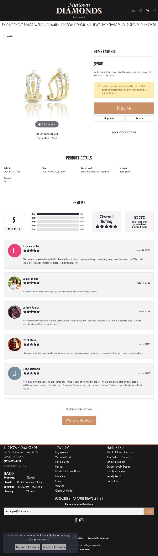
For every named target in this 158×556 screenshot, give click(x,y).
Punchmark (85, 549)
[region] (47, 86)
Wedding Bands (46, 25)
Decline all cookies (27, 547)
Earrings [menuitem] (59, 466)
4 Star (32, 217)
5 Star (33, 214)
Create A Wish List (116, 462)
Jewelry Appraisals (116, 471)
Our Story (130, 25)
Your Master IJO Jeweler (119, 457)
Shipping (109, 118)
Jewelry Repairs (114, 476)
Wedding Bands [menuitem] (63, 457)
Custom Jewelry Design (118, 466)
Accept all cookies (54, 547)
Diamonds (148, 25)
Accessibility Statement (98, 538)
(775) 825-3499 (46, 138)
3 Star (33, 221)
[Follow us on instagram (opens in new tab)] (81, 520)
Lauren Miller (31, 246)
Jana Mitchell (31, 369)
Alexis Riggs (30, 278)
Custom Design (73, 25)
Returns (140, 118)
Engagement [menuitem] (61, 452)
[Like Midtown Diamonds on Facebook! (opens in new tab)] (76, 520)
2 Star (33, 225)
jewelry (10, 36)
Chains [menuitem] (58, 481)
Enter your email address (79, 504)
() (81, 214)
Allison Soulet (31, 307)
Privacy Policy (48, 535)
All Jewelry (96, 25)
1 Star (33, 229)
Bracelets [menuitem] (60, 476)
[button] (133, 10)
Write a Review (79, 420)
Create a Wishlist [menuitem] (63, 490)
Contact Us (112, 481)
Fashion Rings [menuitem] (62, 462)
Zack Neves (30, 340)
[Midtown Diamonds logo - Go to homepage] (79, 10)
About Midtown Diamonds (120, 452)
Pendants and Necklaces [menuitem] (68, 471)
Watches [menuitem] (59, 486)
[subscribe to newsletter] (148, 511)
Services (113, 25)
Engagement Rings (17, 25)
